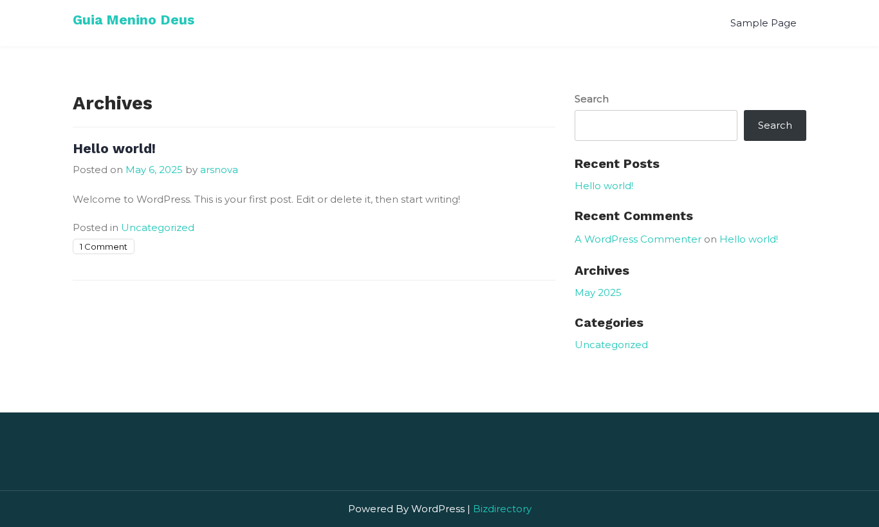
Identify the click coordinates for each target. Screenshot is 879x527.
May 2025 (598, 292)
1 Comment (103, 246)
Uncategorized (157, 227)
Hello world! (114, 148)
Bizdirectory (502, 509)
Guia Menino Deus (133, 20)
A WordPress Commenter (638, 239)
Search (592, 99)
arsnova (219, 169)
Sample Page (763, 23)
